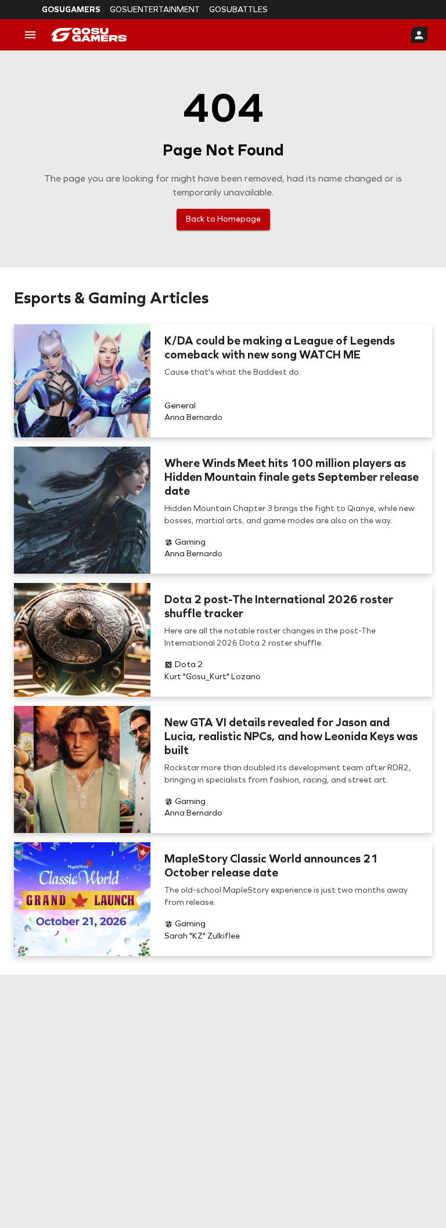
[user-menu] (419, 35)
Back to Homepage (223, 219)
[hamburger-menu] (30, 34)
